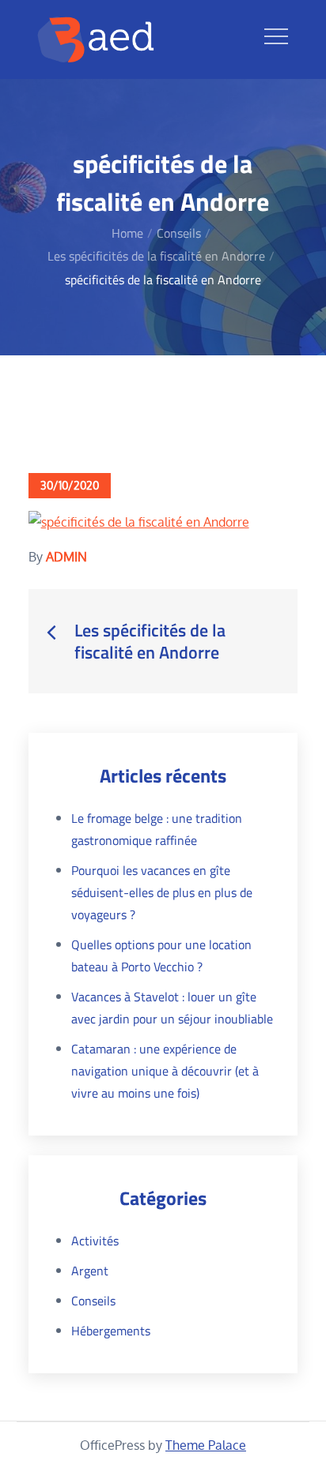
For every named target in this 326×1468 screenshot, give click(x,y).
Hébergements (110, 1330)
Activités (95, 1240)
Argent (89, 1270)
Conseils (93, 1300)
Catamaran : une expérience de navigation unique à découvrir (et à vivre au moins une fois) (165, 1070)
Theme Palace (205, 1445)
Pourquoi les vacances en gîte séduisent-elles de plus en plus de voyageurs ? (161, 892)
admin (66, 557)
